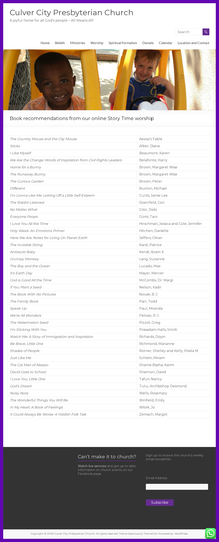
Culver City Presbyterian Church (71, 12)
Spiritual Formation (123, 43)
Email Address (156, 478)
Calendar (165, 43)
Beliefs (60, 43)
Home (45, 43)
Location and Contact (193, 43)
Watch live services (92, 466)
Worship (96, 43)
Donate (148, 43)
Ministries (77, 43)
